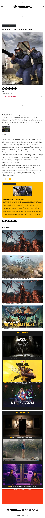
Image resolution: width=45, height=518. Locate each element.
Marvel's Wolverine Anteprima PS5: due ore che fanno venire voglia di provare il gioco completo (22, 383)
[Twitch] (37, 509)
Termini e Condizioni (19, 512)
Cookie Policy (33, 512)
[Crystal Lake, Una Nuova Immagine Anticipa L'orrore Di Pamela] (22, 450)
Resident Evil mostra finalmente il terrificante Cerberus (22, 437)
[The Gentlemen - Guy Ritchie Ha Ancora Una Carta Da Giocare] (22, 474)
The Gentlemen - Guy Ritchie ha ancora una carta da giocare (22, 486)
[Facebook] (23, 509)
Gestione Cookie (41, 512)
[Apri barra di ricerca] (43, 7)
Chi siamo (2, 512)
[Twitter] (30, 509)
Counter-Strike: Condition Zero (9, 25)
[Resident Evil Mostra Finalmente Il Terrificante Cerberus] (22, 425)
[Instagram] (27, 509)
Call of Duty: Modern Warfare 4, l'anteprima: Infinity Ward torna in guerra (22, 358)
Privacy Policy (27, 512)
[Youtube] (34, 509)
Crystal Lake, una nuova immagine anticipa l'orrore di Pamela (22, 462)
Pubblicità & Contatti (9, 512)
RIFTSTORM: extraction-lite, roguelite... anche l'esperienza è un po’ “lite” (22, 408)
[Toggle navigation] (2, 7)
